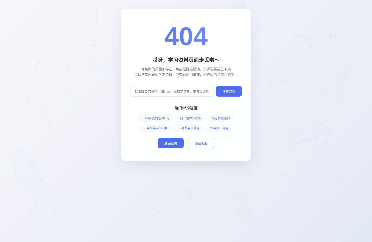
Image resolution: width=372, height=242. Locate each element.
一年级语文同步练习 (155, 118)
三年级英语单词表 (156, 128)
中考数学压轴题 (189, 128)
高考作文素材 (221, 118)
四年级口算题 (219, 128)
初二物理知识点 (190, 118)
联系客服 (201, 143)
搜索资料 (228, 91)
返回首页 (170, 143)
